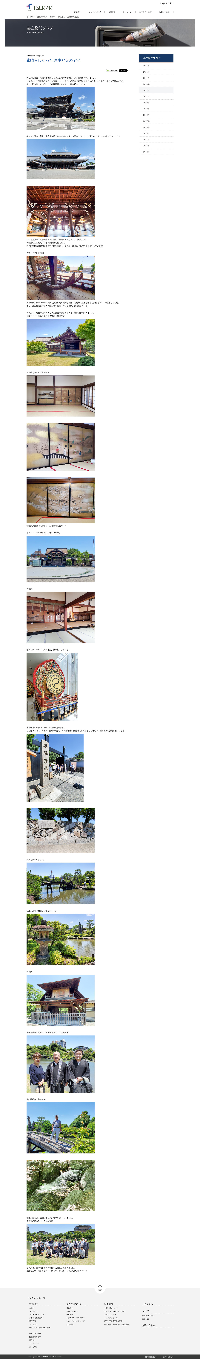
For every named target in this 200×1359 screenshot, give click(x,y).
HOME (31, 17)
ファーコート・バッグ (37, 1314)
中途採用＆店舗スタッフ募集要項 (116, 1324)
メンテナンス (34, 1343)
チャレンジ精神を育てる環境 (115, 1311)
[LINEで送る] (112, 71)
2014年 (146, 139)
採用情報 (108, 1304)
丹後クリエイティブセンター (39, 1328)
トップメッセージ (110, 1318)
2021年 (146, 96)
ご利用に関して (168, 1357)
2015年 (146, 133)
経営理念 (70, 1308)
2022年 (52, 17)
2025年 (146, 72)
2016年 (146, 127)
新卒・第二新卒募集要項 (113, 1321)
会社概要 (70, 1314)
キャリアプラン (110, 1314)
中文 (171, 3)
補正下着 (32, 1321)
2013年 (146, 146)
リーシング (33, 1324)
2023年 (146, 84)
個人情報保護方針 (151, 1357)
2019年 (146, 109)
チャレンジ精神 (35, 1334)
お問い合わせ (148, 1325)
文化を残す (33, 1347)
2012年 (146, 152)
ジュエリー (33, 1311)
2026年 (146, 66)
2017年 (146, 121)
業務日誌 (145, 1319)
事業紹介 (33, 1304)
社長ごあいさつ (72, 1311)
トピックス (147, 1304)
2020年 (146, 102)
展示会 (31, 1340)
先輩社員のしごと (110, 1308)
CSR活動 (70, 1324)
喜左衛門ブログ (41, 17)
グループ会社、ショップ (75, 1321)
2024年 (146, 78)
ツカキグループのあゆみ (75, 1318)
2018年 (146, 115)
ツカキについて (74, 1304)
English (163, 3)
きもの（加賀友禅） (36, 1318)
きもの (31, 1308)
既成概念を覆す (35, 1337)
